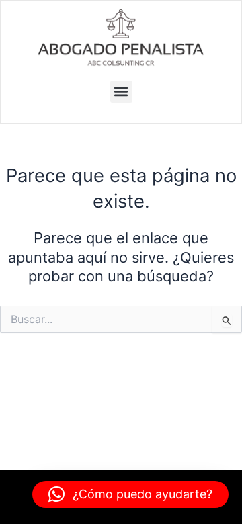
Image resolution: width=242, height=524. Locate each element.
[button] (121, 92)
